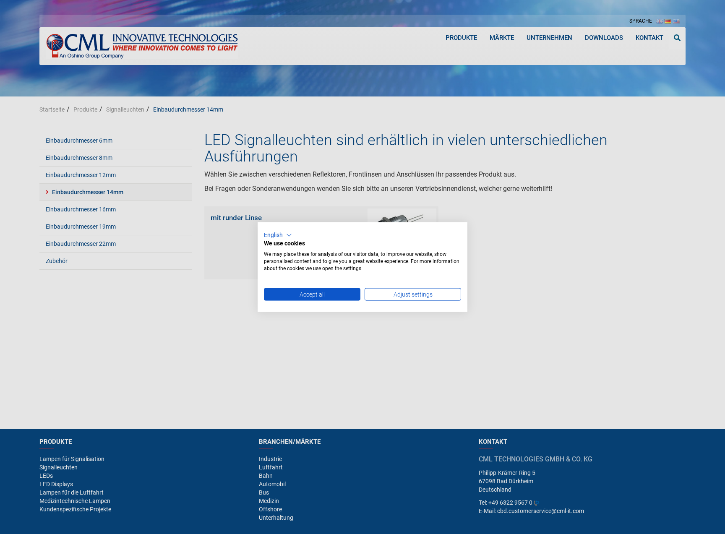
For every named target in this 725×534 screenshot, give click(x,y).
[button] (278, 235)
